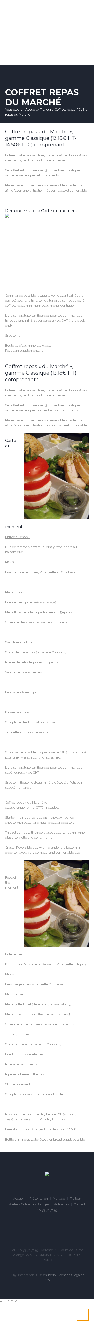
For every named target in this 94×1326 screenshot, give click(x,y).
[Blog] (63, 1231)
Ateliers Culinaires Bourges (29, 1204)
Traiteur (45, 109)
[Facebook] (33, 1231)
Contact (79, 1204)
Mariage (59, 1198)
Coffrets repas (65, 109)
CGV (47, 1280)
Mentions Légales (71, 1275)
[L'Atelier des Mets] (47, 1174)
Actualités (61, 1204)
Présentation (38, 1198)
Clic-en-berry (46, 1275)
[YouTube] (48, 1231)
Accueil (31, 109)
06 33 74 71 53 (47, 1210)
